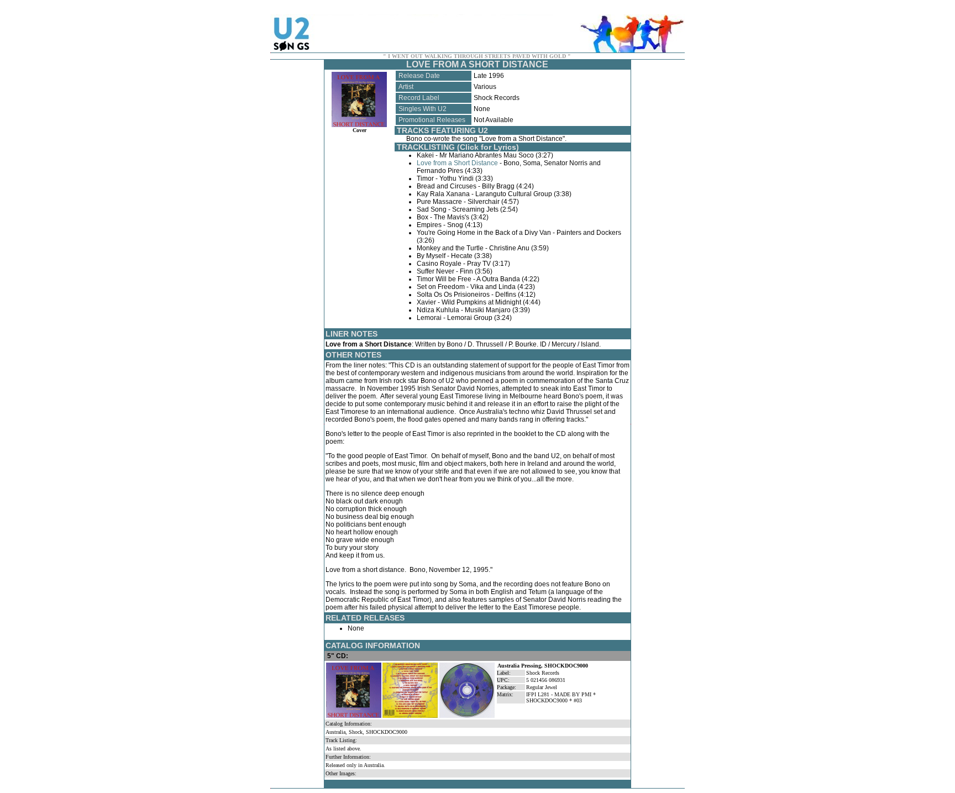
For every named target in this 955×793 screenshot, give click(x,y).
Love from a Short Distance (457, 163)
